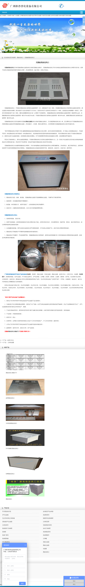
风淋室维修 (5, 538)
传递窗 (17, 15)
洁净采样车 (5, 525)
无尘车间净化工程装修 (8, 518)
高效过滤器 (24, 67)
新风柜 (52, 276)
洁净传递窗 (11, 342)
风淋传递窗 (61, 15)
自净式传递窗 (54, 15)
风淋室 (9, 15)
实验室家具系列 (47, 525)
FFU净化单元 (6, 542)
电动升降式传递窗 (36, 15)
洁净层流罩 (46, 521)
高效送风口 (20, 57)
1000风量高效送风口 (11, 423)
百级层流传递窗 (46, 15)
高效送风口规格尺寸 (13, 331)
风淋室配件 (46, 535)
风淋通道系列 (46, 532)
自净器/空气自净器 (48, 511)
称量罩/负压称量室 (48, 518)
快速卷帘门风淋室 (7, 528)
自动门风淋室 (46, 528)
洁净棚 (21, 15)
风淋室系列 (46, 515)
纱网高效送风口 (10, 473)
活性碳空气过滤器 (7, 521)
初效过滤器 (40, 274)
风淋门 (13, 15)
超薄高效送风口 (10, 398)
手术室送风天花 (6, 511)
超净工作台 (10, 340)
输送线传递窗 (27, 15)
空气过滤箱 (5, 515)
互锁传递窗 (68, 15)
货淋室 (34, 274)
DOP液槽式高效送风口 (12, 448)
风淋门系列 (5, 535)
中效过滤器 (47, 274)
